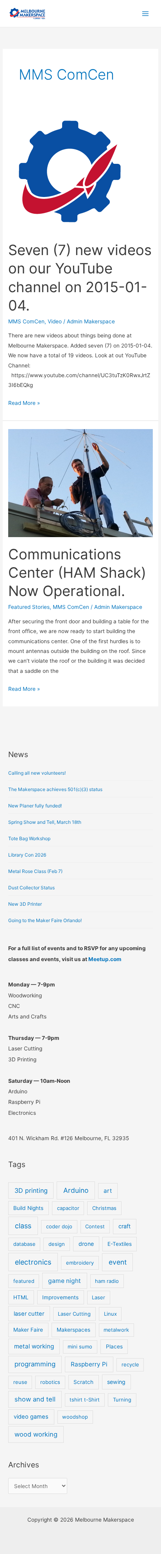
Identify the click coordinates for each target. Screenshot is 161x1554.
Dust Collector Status (31, 888)
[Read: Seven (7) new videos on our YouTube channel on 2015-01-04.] (69, 171)
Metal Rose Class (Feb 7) (35, 871)
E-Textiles (119, 1244)
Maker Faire (28, 1330)
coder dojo (59, 1226)
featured (23, 1281)
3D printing (31, 1190)
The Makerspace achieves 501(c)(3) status (55, 789)
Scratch (83, 1382)
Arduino (75, 1190)
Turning (122, 1399)
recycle (130, 1364)
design (56, 1244)
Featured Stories (29, 607)
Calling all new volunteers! (37, 773)
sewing (116, 1381)
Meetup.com (104, 959)
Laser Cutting (74, 1314)
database (24, 1244)
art (108, 1190)
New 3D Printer (25, 904)
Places (114, 1346)
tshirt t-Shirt (85, 1399)
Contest (95, 1226)
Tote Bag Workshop (29, 838)
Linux (110, 1314)
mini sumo (80, 1346)
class (23, 1226)
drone (86, 1243)
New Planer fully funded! (35, 806)
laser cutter (29, 1313)
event (118, 1262)
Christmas (104, 1208)
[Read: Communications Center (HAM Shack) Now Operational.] (80, 482)
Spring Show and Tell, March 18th (44, 822)
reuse (20, 1382)
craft (124, 1226)
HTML (21, 1297)
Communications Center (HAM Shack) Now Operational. (77, 573)
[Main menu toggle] (146, 13)
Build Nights (28, 1208)
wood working (35, 1434)
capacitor (68, 1208)
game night (64, 1280)
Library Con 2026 (27, 855)
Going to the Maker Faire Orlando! (45, 920)
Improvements (60, 1297)
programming (34, 1364)
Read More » (24, 402)
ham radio (107, 1281)
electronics (33, 1262)
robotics (50, 1382)
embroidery (80, 1263)
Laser (98, 1297)
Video (55, 321)
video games (31, 1416)
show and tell (34, 1399)
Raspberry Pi (89, 1364)
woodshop (75, 1417)
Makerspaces (73, 1330)
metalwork (116, 1330)
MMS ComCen (26, 321)
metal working (34, 1346)
